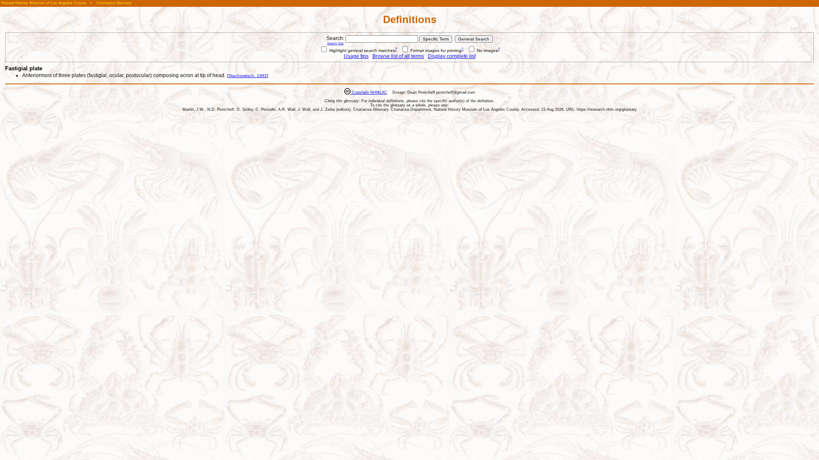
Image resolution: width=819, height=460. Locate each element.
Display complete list (452, 56)
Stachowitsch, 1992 (247, 75)
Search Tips (335, 43)
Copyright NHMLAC (369, 92)
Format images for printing (435, 50)
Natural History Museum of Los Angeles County (44, 3)
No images (487, 50)
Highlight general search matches (361, 50)
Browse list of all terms (398, 56)
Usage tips (356, 56)
